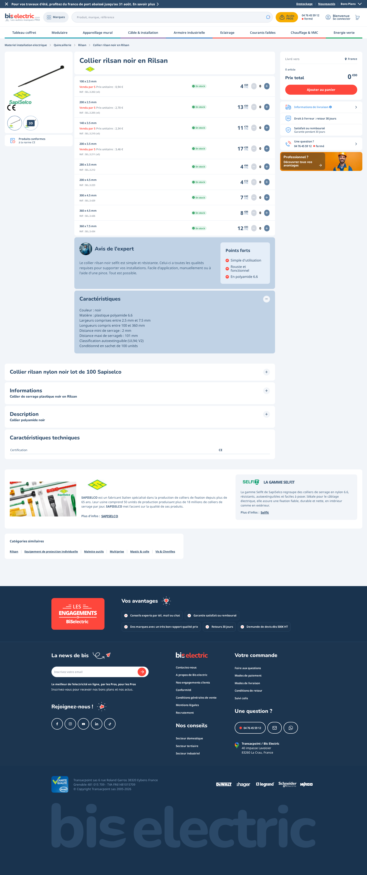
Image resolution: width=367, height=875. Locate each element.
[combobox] (172, 17)
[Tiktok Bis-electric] (110, 724)
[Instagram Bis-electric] (70, 724)
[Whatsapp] (291, 728)
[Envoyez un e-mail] (274, 728)
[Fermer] (6, 4)
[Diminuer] (254, 86)
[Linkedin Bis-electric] (96, 724)
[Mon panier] (357, 17)
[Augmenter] (267, 86)
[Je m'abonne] (142, 672)
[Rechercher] (268, 17)
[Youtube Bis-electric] (83, 724)
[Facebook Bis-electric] (57, 724)
